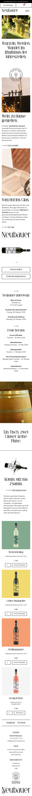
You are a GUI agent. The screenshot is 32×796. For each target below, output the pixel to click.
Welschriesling (16, 552)
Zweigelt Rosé (16, 698)
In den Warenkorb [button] (19, 565)
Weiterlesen (19, 713)
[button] (27, 10)
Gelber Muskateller (16, 601)
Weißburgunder (16, 649)
